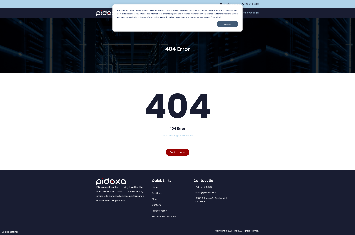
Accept (227, 24)
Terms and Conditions (164, 216)
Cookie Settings (10, 231)
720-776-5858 (251, 4)
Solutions (157, 193)
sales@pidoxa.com (231, 4)
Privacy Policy (159, 210)
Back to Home (177, 152)
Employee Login (250, 12)
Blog (154, 199)
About (155, 187)
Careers (156, 205)
